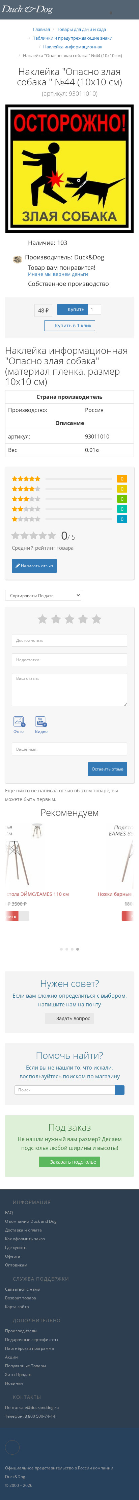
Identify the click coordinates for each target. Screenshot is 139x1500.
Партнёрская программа (29, 1348)
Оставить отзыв (107, 769)
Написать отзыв (36, 566)
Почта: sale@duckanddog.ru (32, 1407)
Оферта (12, 1256)
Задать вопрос (72, 1018)
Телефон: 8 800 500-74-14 (30, 1416)
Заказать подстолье (72, 1162)
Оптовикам (16, 1265)
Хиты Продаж (18, 1374)
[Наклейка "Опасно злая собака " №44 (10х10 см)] (69, 169)
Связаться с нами (22, 1289)
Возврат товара (20, 1298)
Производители (21, 1331)
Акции (11, 1357)
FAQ (9, 1212)
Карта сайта (17, 1306)
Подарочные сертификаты (31, 1339)
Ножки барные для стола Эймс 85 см (75, 894)
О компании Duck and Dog (31, 1221)
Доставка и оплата (23, 1230)
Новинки (14, 1383)
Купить (75, 309)
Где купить (15, 1247)
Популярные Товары (25, 1366)
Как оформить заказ (25, 1239)
